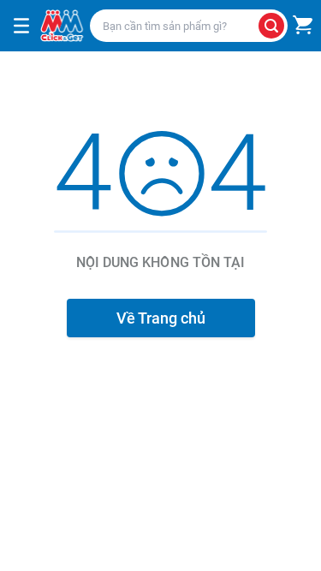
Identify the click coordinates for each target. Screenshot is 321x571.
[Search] (271, 26)
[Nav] (21, 26)
